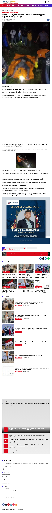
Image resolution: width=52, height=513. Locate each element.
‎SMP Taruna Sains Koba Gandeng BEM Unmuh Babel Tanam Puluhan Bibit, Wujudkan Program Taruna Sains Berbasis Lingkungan (27, 445)
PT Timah (4, 481)
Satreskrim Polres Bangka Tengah (11, 249)
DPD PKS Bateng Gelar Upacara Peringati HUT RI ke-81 (25, 292)
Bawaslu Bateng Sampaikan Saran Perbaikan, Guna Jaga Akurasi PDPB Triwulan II (28, 450)
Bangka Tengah (6, 12)
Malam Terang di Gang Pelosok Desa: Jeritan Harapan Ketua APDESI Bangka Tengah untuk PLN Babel (41, 292)
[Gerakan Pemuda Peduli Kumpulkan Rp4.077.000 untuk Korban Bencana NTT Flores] (25, 268)
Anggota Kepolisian (12, 248)
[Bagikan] (48, 20)
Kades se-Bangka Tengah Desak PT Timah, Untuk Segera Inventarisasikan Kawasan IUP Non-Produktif (9, 276)
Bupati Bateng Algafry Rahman (11, 495)
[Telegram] (46, 258)
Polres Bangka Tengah (9, 497)
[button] (49, 2)
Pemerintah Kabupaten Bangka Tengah (13, 491)
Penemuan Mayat (32, 248)
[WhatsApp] (48, 258)
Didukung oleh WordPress (8, 509)
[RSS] (16, 504)
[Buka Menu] (46, 2)
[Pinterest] (8, 504)
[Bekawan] (10, 2)
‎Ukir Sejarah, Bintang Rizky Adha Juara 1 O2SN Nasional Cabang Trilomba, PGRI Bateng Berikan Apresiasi (42, 276)
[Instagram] (13, 504)
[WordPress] (11, 504)
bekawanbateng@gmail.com (11, 469)
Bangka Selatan (6, 476)
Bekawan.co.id (7, 488)
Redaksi (7, 19)
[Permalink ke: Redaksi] (4, 20)
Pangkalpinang (5, 479)
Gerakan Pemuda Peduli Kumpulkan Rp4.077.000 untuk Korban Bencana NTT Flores (25, 276)
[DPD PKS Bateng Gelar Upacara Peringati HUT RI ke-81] (25, 284)
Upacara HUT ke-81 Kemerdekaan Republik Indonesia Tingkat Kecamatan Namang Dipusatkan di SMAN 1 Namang (9, 292)
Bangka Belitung (6, 483)
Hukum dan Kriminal (14, 12)
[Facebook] (40, 258)
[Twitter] (43, 258)
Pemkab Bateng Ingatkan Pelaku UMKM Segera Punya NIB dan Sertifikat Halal (27, 435)
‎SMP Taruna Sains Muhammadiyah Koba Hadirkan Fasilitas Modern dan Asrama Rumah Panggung (28, 440)
